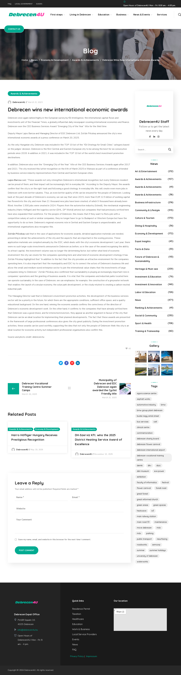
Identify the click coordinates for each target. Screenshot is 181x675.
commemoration (145, 433)
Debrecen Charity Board (148, 438)
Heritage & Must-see (146, 268)
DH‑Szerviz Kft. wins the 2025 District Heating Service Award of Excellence (98, 439)
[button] (179, 14)
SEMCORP (156, 544)
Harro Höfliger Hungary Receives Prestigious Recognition (34, 437)
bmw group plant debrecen (149, 410)
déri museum (143, 471)
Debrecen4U (19, 102)
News (34, 60)
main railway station (146, 516)
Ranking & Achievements (148, 307)
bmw (163, 404)
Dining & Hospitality (146, 225)
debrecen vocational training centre (150, 457)
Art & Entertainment (146, 171)
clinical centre (143, 427)
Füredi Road (161, 488)
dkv (149, 465)
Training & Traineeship (147, 331)
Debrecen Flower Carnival (148, 444)
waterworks (142, 561)
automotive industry (146, 404)
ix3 (152, 510)
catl (155, 421)
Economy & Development (55, 60)
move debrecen (144, 527)
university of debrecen (147, 556)
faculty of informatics (147, 482)
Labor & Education (145, 292)
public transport (144, 539)
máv (139, 533)
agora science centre (146, 393)
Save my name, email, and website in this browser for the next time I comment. (54, 539)
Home (25, 60)
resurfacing (162, 539)
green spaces (159, 505)
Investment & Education (148, 276)
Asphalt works (143, 399)
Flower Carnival (144, 488)
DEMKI (140, 465)
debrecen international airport (151, 450)
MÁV (159, 527)
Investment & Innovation (148, 284)
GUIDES (39, 4)
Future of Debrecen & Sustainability (147, 259)
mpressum (92, 656)
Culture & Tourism (144, 218)
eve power (159, 471)
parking (149, 533)
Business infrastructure (148, 202)
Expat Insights (142, 241)
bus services (142, 421)
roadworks (142, 544)
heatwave (141, 510)
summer (141, 550)
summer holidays (158, 550)
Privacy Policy (77, 656)
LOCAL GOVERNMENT (24, 4)
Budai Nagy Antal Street (148, 416)
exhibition (141, 477)
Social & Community (146, 315)
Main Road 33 (143, 522)
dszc (158, 465)
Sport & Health (143, 323)
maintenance (161, 522)
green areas (142, 505)
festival (165, 482)
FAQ (9, 4)
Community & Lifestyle (147, 210)
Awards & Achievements (85, 60)
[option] (37, 437)
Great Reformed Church (147, 499)
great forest (142, 494)
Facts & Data (142, 249)
